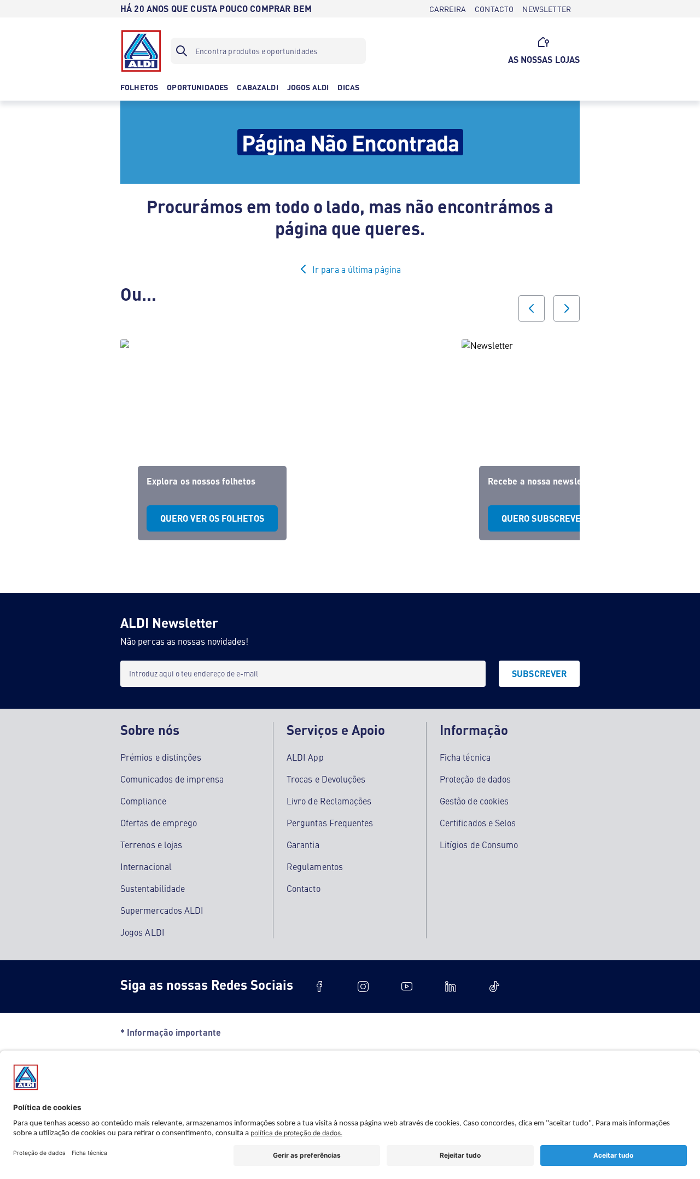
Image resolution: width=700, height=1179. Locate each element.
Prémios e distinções (160, 757)
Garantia (303, 844)
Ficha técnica (465, 757)
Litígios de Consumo (479, 844)
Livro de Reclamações (329, 801)
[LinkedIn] (451, 986)
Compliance (143, 801)
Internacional (146, 866)
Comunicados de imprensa (172, 779)
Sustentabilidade (152, 888)
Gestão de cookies (474, 801)
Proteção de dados (475, 779)
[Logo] (141, 51)
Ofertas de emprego (158, 822)
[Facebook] (319, 986)
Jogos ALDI (142, 932)
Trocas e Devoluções (326, 779)
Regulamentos (315, 866)
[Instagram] (363, 986)
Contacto (303, 888)
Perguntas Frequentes (330, 822)
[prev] (531, 308)
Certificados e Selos (478, 822)
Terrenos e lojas (151, 844)
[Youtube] (407, 986)
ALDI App (305, 757)
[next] (566, 308)
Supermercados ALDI (161, 910)
